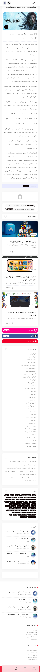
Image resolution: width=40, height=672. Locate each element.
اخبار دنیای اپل (32, 409)
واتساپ (15, 515)
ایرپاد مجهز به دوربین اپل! (28, 465)
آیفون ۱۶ (7, 502)
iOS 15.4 (18, 495)
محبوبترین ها (32, 512)
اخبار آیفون (33, 394)
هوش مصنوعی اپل (23, 515)
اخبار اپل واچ (32, 397)
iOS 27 (33, 497)
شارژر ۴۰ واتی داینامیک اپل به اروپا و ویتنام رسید (22, 461)
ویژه (11, 515)
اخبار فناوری (32, 414)
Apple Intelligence (26, 495)
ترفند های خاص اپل (30, 432)
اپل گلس (24, 508)
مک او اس (25, 512)
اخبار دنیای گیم (30, 323)
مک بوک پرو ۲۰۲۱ (17, 512)
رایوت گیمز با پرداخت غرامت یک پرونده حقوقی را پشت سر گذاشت (17, 206)
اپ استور (15, 504)
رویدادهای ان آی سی (30, 438)
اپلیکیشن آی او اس (29, 252)
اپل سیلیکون (20, 506)
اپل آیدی (33, 506)
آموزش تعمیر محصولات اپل (28, 365)
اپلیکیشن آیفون (17, 508)
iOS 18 (12, 495)
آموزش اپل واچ (32, 363)
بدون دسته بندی (31, 426)
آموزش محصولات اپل (30, 374)
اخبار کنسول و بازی (31, 417)
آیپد (20, 504)
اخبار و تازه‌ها (32, 423)
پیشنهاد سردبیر (31, 517)
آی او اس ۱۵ (13, 497)
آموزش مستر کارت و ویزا (29, 377)
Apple (33, 495)
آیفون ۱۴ (26, 502)
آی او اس (20, 497)
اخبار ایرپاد (33, 400)
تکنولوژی (33, 435)
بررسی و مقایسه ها (30, 429)
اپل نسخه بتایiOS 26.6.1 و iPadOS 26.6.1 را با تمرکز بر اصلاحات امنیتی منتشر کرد (17, 554)
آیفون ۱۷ (33, 504)
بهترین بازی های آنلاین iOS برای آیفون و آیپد (22, 242)
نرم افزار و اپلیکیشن (30, 443)
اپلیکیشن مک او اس (30, 389)
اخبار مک (33, 420)
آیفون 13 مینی (20, 499)
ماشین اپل (26, 510)
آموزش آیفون (32, 357)
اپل (10, 504)
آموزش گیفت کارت (31, 371)
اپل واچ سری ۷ (31, 508)
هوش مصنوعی (32, 515)
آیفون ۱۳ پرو (32, 502)
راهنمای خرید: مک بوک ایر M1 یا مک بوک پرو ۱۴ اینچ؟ (24, 209)
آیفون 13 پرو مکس (10, 499)
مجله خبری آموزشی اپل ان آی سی (14, 510)
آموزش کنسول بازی (31, 368)
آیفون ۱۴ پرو (19, 502)
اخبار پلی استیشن (31, 406)
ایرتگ (10, 508)
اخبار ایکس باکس (31, 403)
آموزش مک (33, 380)
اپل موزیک (13, 506)
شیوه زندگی (33, 441)
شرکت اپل (33, 510)
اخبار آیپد (32, 287)
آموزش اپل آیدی (31, 360)
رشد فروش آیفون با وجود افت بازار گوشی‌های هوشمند (21, 468)
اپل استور (27, 506)
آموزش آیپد (33, 354)
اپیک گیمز (26, 186)
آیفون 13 (27, 499)
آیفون (8, 497)
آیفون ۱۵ (12, 502)
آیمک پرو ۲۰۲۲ (26, 504)
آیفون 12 (33, 499)
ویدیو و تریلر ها (31, 446)
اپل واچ (7, 506)
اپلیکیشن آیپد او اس (30, 386)
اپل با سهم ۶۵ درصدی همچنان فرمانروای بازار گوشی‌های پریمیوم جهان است (17, 561)
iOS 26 (6, 495)
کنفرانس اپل (23, 517)
